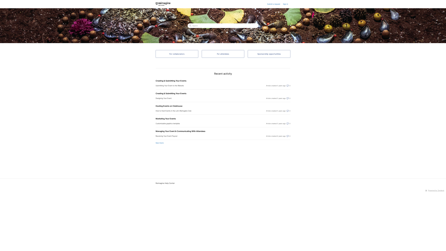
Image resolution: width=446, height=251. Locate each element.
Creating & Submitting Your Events (171, 81)
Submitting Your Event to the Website (170, 86)
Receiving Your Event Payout (166, 136)
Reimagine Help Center (165, 183)
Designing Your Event (164, 98)
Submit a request (273, 4)
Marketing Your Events (166, 118)
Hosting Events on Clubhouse (169, 106)
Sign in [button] (285, 4)
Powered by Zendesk (436, 191)
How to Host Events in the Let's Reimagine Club (173, 111)
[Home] (163, 5)
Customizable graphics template (168, 123)
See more (160, 143)
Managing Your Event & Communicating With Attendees (180, 131)
